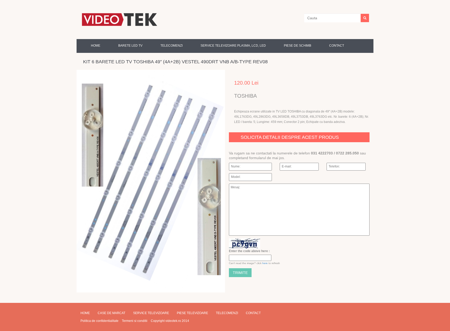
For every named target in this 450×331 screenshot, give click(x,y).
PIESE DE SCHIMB (297, 45)
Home (95, 45)
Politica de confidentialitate (99, 321)
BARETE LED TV (130, 45)
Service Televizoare (151, 313)
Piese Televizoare (192, 313)
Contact (336, 45)
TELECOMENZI (171, 45)
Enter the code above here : (249, 251)
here (265, 263)
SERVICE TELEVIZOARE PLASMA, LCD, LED (233, 45)
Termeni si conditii (134, 321)
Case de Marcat (111, 313)
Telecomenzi (227, 313)
